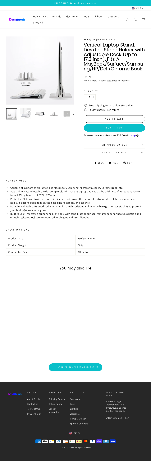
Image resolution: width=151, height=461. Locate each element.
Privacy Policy (34, 413)
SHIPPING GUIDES (114, 144)
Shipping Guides (57, 399)
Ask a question (114, 152)
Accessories (76, 399)
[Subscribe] (127, 418)
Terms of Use (33, 408)
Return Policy (55, 403)
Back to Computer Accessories (77, 367)
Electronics (72, 16)
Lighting (98, 16)
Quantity (91, 91)
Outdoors (113, 16)
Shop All (38, 22)
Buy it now (114, 127)
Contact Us (32, 403)
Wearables (75, 413)
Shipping (101, 80)
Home (87, 39)
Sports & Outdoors (79, 423)
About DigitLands (35, 399)
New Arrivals (40, 16)
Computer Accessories (103, 39)
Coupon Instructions (54, 410)
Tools (86, 16)
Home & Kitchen (78, 418)
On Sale (56, 16)
